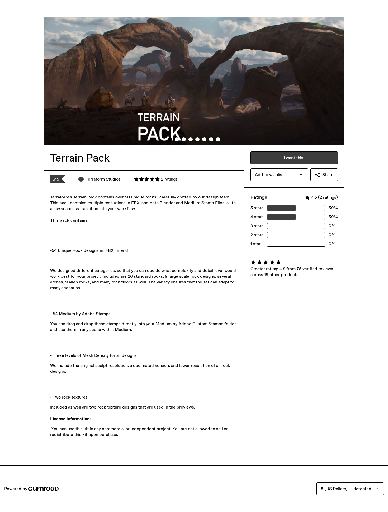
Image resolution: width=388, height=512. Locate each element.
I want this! (294, 157)
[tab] (170, 139)
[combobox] (279, 174)
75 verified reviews (315, 268)
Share (327, 174)
